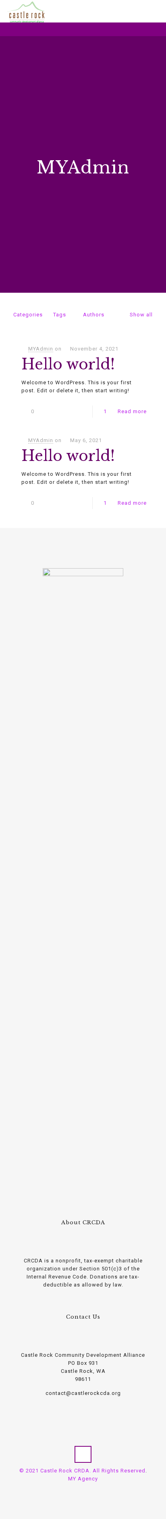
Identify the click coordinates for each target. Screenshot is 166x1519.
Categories (28, 315)
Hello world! (68, 364)
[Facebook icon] (79, 1490)
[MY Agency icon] (87, 1490)
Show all (141, 315)
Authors (93, 315)
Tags (59, 315)
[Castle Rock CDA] (26, 10)
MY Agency (83, 1479)
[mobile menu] (155, 12)
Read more (132, 411)
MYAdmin (40, 349)
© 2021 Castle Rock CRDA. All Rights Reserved (82, 1471)
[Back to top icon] (83, 1454)
